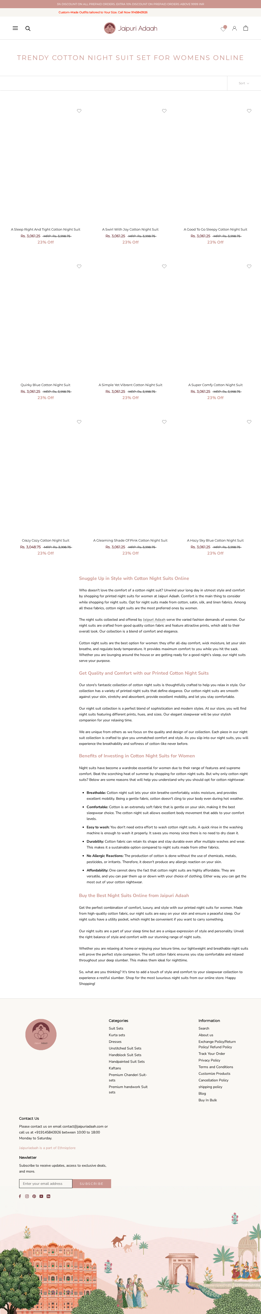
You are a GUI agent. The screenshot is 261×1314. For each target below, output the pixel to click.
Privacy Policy (209, 1060)
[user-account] (234, 28)
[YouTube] (41, 1196)
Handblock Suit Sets (125, 1055)
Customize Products (214, 1073)
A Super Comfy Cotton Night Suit (215, 385)
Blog (202, 1093)
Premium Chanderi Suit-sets (128, 1077)
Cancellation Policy (213, 1080)
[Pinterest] (34, 1196)
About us (206, 1035)
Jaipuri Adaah (154, 619)
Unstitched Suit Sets (125, 1048)
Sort (242, 83)
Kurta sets (117, 1035)
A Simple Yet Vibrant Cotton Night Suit (130, 385)
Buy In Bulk (208, 1100)
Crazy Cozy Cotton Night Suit (45, 540)
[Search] (28, 28)
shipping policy (210, 1086)
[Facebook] (20, 1196)
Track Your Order (212, 1053)
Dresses (115, 1041)
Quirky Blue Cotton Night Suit (45, 385)
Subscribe (92, 1184)
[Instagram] (27, 1196)
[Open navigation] (15, 28)
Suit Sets (116, 1028)
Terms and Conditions (216, 1067)
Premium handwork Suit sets (128, 1089)
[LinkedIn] (48, 1196)
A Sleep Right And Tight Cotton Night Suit (45, 229)
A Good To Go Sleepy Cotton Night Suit (215, 229)
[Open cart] (245, 28)
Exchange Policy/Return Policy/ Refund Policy (217, 1044)
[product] (45, 162)
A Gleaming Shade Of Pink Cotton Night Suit (130, 540)
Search (204, 1028)
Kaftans (115, 1068)
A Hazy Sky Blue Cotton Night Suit (215, 540)
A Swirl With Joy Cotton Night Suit (130, 229)
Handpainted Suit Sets (127, 1061)
